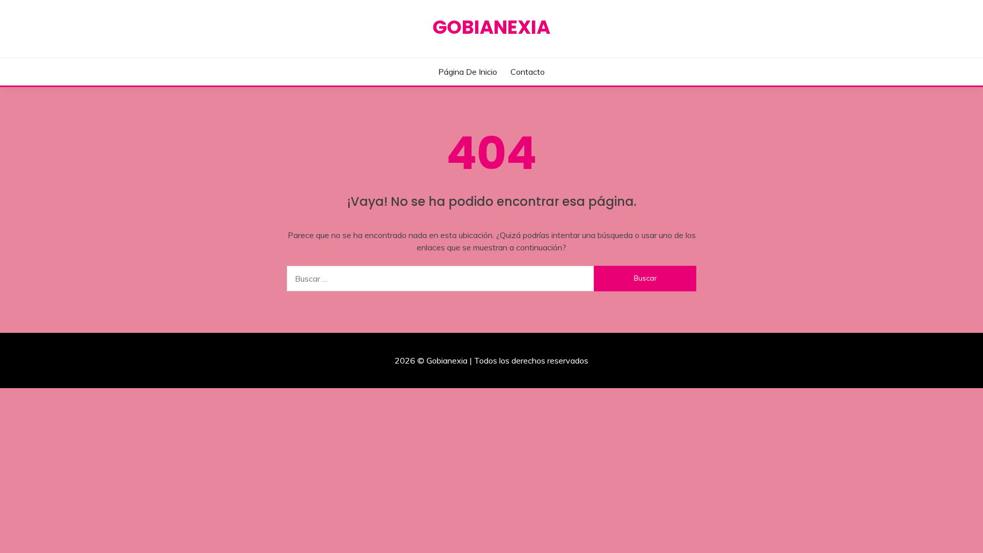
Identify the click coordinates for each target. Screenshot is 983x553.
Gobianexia (491, 27)
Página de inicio (467, 72)
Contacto (527, 72)
